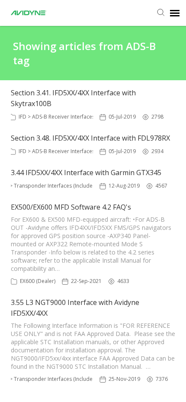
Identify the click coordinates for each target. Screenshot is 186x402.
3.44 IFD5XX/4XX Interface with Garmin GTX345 (86, 172)
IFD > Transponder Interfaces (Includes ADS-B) (56, 185)
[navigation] (175, 13)
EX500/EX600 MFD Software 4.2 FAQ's (71, 207)
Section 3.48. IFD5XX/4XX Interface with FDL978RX (90, 138)
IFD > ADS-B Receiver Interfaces (57, 116)
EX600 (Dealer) (37, 281)
